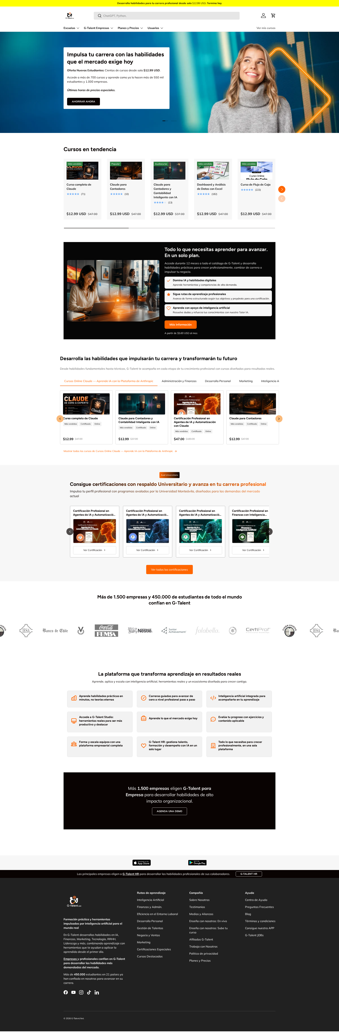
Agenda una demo (169, 811)
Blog (248, 914)
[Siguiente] (269, 531)
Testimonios (197, 907)
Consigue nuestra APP (259, 928)
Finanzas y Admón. (149, 907)
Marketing (246, 381)
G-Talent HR (248, 873)
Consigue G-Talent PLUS (88, 96)
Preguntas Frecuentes (259, 907)
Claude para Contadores (118, 186)
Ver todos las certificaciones (169, 569)
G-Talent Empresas (96, 28)
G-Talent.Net (77, 1018)
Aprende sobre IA (129, 96)
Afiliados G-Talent (201, 939)
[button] (273, 15)
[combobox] (167, 16)
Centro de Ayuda (256, 900)
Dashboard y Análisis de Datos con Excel (211, 186)
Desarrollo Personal (218, 381)
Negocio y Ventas (148, 935)
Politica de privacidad (203, 953)
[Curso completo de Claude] (82, 171)
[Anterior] (69, 531)
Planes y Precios (128, 28)
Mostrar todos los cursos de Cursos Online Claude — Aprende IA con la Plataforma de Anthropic (118, 451)
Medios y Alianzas (201, 914)
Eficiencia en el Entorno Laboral (157, 914)
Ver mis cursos (266, 28)
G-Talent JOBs (254, 935)
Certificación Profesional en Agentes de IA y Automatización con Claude (195, 422)
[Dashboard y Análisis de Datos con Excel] (213, 171)
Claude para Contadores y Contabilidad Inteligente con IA (165, 191)
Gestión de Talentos (150, 928)
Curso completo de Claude (79, 186)
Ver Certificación (92, 550)
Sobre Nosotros (199, 900)
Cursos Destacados (150, 956)
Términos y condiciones (260, 921)
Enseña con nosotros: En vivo (208, 921)
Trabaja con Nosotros (203, 946)
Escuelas (69, 28)
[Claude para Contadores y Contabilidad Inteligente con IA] (169, 171)
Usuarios (153, 28)
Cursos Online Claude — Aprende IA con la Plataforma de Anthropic (108, 381)
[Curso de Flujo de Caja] (256, 171)
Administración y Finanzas (179, 381)
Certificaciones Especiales (154, 949)
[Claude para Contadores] (126, 171)
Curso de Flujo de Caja (255, 184)
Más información (181, 324)
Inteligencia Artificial (274, 381)
